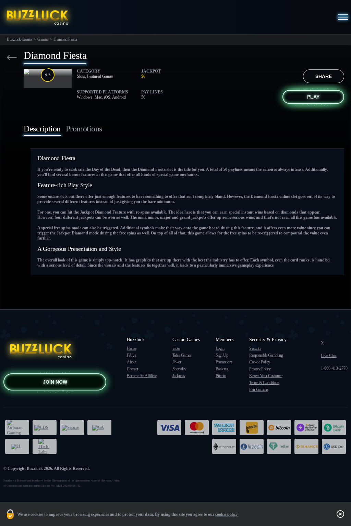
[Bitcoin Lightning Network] (306, 427)
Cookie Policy (259, 362)
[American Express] (224, 427)
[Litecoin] (252, 446)
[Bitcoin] (279, 427)
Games (42, 39)
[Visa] (169, 427)
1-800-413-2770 (334, 368)
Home (131, 348)
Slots (176, 348)
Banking (222, 369)
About (131, 362)
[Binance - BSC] (306, 446)
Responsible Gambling (266, 355)
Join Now (55, 382)
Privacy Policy (259, 369)
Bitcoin (221, 375)
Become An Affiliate (142, 375)
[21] (17, 446)
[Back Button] (12, 57)
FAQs (131, 355)
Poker (176, 362)
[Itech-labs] (45, 446)
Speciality (179, 369)
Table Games (182, 355)
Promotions (224, 362)
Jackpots (178, 375)
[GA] (99, 427)
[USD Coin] (334, 446)
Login (220, 348)
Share (323, 76)
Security (255, 348)
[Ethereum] (224, 446)
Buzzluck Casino (19, 39)
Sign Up (222, 355)
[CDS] (45, 427)
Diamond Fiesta (65, 39)
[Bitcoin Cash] (334, 427)
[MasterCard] (197, 427)
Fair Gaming (258, 389)
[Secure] (72, 427)
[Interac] (252, 427)
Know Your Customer (265, 375)
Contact (132, 369)
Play (313, 97)
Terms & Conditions (264, 382)
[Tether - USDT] (279, 446)
